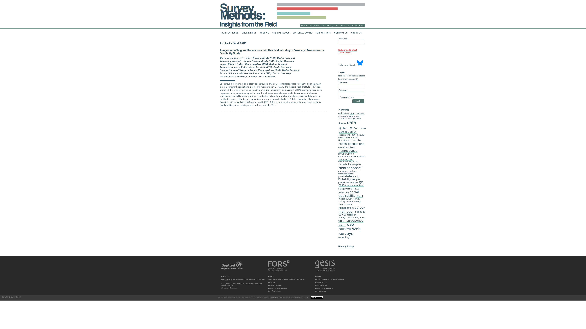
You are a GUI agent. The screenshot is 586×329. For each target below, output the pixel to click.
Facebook (344, 140)
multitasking (345, 161)
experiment (344, 135)
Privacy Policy (346, 246)
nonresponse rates (345, 173)
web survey (346, 226)
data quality (347, 125)
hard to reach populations (351, 142)
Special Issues (281, 33)
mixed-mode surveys (352, 157)
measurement (346, 153)
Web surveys (350, 231)
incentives (343, 148)
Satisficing (343, 192)
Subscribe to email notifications (347, 51)
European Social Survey (352, 130)
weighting (343, 237)
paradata (345, 176)
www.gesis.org (320, 291)
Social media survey (351, 197)
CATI (352, 113)
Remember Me (347, 97)
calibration (343, 113)
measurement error (348, 156)
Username (343, 82)
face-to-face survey (348, 137)
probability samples (348, 182)
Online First (249, 33)
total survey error (356, 217)
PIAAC (356, 176)
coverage (359, 113)
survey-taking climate (350, 200)
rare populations (355, 185)
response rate (349, 188)
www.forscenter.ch (275, 291)
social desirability (349, 193)
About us (356, 33)
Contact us (341, 33)
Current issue (230, 33)
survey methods (352, 209)
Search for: (343, 38)
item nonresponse (348, 149)
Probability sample (349, 179)
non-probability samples (350, 163)
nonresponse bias (347, 171)
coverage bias (345, 116)
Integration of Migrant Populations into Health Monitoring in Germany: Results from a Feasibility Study (272, 52)
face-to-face (357, 134)
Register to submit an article (351, 76)
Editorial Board (302, 33)
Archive (264, 33)
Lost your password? (348, 79)
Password (343, 90)
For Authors (323, 33)
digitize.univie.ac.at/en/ (229, 288)
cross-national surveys (349, 117)
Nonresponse (349, 168)
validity (341, 225)
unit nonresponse (350, 220)
